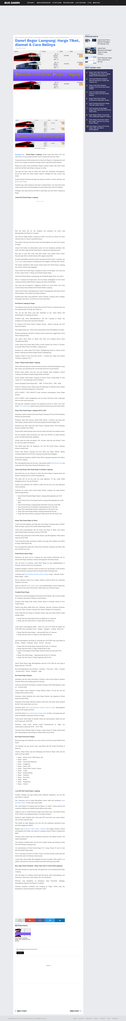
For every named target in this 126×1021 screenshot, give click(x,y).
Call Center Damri (24, 406)
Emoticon (20, 952)
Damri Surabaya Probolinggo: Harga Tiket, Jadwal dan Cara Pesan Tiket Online (100, 109)
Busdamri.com (19, 154)
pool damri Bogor (22, 181)
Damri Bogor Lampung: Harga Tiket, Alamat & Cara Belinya (47, 42)
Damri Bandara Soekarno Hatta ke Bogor (36, 574)
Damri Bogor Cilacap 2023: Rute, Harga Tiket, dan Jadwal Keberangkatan (99, 127)
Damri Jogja (18, 261)
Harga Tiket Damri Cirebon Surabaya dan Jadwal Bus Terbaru (99, 99)
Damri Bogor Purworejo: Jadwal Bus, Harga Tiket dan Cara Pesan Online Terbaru (99, 121)
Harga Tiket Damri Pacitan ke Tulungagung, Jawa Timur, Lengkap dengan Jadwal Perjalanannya (99, 73)
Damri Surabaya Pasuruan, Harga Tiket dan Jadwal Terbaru (99, 104)
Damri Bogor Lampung (48, 37)
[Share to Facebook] (40, 920)
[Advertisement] (63, 22)
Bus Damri (12, 2)
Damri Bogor (37, 37)
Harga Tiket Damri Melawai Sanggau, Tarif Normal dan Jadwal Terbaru (99, 86)
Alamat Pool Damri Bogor (26, 37)
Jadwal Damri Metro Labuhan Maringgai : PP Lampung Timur (104, 42)
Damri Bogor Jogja (32, 585)
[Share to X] (50, 920)
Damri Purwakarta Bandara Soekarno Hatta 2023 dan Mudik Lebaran (99, 93)
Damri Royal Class (56, 463)
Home (16, 37)
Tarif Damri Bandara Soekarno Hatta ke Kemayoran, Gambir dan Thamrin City (99, 80)
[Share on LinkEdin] (60, 920)
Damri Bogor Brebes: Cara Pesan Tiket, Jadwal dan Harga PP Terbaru (100, 115)
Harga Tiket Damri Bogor (62, 37)
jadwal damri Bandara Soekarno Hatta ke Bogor (40, 707)
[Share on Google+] (30, 920)
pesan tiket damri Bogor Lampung (34, 829)
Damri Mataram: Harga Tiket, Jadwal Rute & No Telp (105, 59)
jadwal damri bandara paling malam (36, 713)
